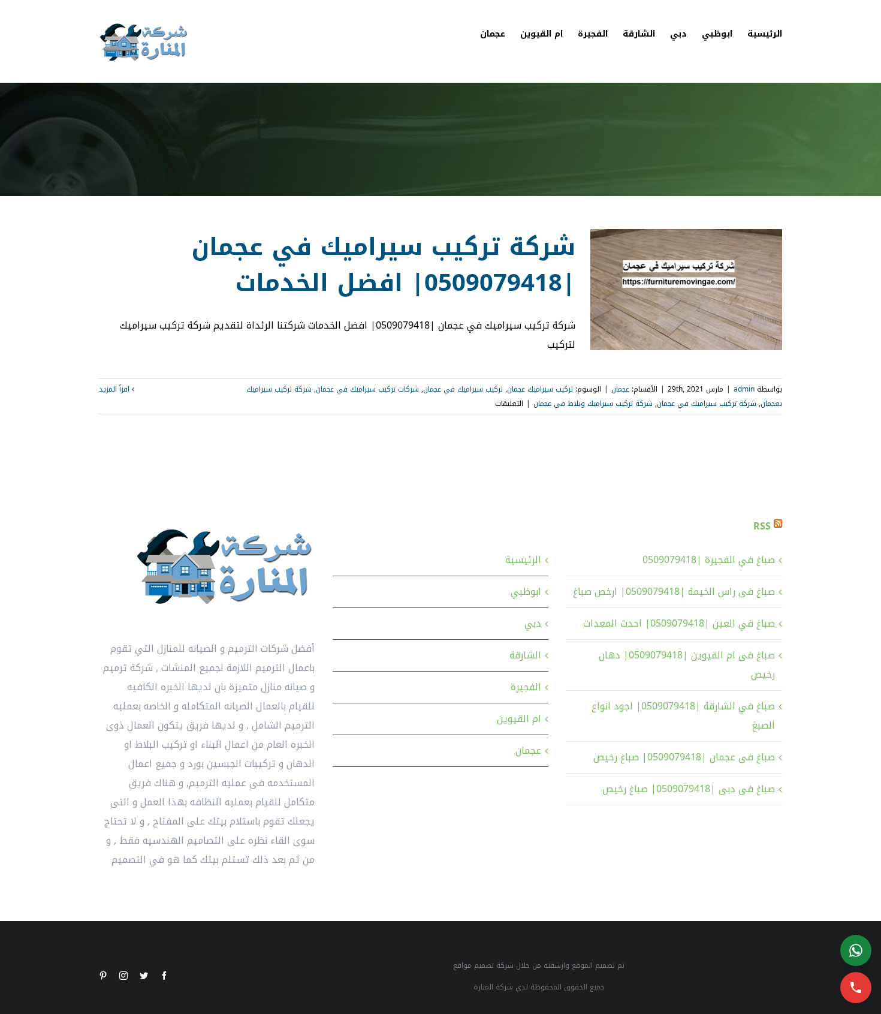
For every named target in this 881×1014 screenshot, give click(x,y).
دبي (532, 623)
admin (744, 389)
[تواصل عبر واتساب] (855, 950)
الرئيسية (523, 559)
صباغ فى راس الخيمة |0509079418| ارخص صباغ (674, 591)
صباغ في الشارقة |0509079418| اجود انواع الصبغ (683, 716)
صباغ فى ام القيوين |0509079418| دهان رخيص (687, 665)
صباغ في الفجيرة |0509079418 (708, 559)
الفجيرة (526, 687)
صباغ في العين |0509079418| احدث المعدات (679, 623)
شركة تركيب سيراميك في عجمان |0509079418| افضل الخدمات (383, 265)
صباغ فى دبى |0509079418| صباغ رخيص (688, 789)
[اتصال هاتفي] (855, 987)
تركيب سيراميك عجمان (540, 389)
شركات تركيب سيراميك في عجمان (367, 389)
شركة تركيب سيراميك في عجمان (706, 403)
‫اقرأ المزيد (115, 389)
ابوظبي (526, 591)
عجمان (620, 389)
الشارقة (525, 655)
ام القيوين (519, 718)
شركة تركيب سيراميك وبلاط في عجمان (593, 403)
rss (762, 526)
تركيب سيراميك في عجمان (463, 389)
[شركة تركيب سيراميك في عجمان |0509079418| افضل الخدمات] (686, 289)
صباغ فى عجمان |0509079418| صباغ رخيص (684, 757)
